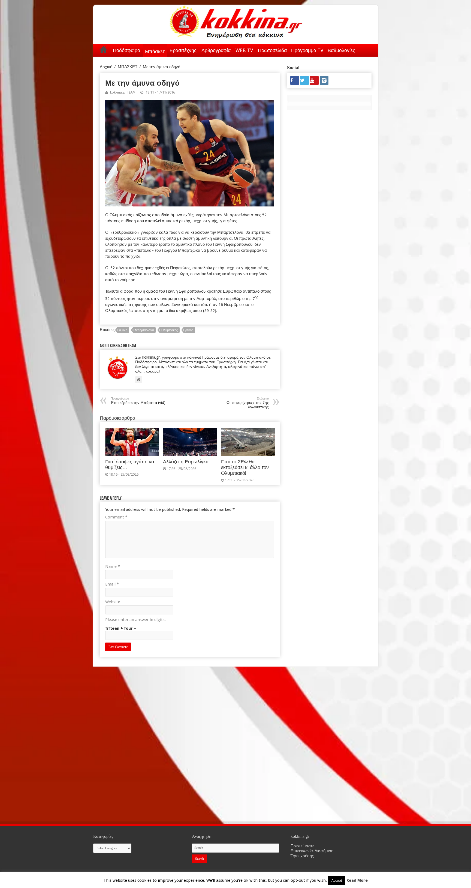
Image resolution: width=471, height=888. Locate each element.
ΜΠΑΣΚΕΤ (127, 66)
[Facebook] (294, 80)
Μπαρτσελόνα (144, 330)
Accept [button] (336, 880)
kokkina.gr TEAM (122, 92)
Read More (357, 880)
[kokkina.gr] (236, 20)
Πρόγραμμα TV (307, 50)
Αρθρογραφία (216, 50)
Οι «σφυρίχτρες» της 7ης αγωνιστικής (248, 403)
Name (112, 566)
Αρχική (103, 49)
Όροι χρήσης (302, 855)
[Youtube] (314, 80)
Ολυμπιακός (169, 330)
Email (112, 584)
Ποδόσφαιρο (126, 50)
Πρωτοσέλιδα (272, 50)
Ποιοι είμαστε (302, 846)
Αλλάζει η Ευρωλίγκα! (186, 461)
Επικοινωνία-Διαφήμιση (312, 850)
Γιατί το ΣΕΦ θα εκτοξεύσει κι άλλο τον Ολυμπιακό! (245, 467)
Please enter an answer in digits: (135, 619)
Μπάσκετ (155, 51)
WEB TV (244, 50)
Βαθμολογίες (341, 50)
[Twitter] (304, 80)
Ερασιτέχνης (183, 50)
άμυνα (123, 330)
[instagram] (324, 80)
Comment (116, 517)
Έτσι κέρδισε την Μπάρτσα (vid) (138, 401)
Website (112, 601)
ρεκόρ (189, 330)
